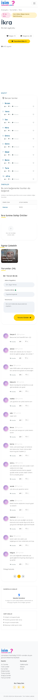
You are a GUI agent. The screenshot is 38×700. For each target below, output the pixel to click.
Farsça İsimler (6, 678)
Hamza (5, 207)
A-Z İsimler (4, 664)
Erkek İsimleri (5, 671)
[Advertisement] (19, 71)
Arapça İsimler (6, 675)
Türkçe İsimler (5, 673)
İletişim (22, 667)
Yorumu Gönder (23, 317)
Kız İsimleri (13, 10)
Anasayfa (4, 10)
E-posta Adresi (10, 290)
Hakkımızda (24, 664)
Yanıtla (14, 341)
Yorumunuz (8, 299)
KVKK (22, 669)
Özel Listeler (5, 667)
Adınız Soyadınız (10, 280)
